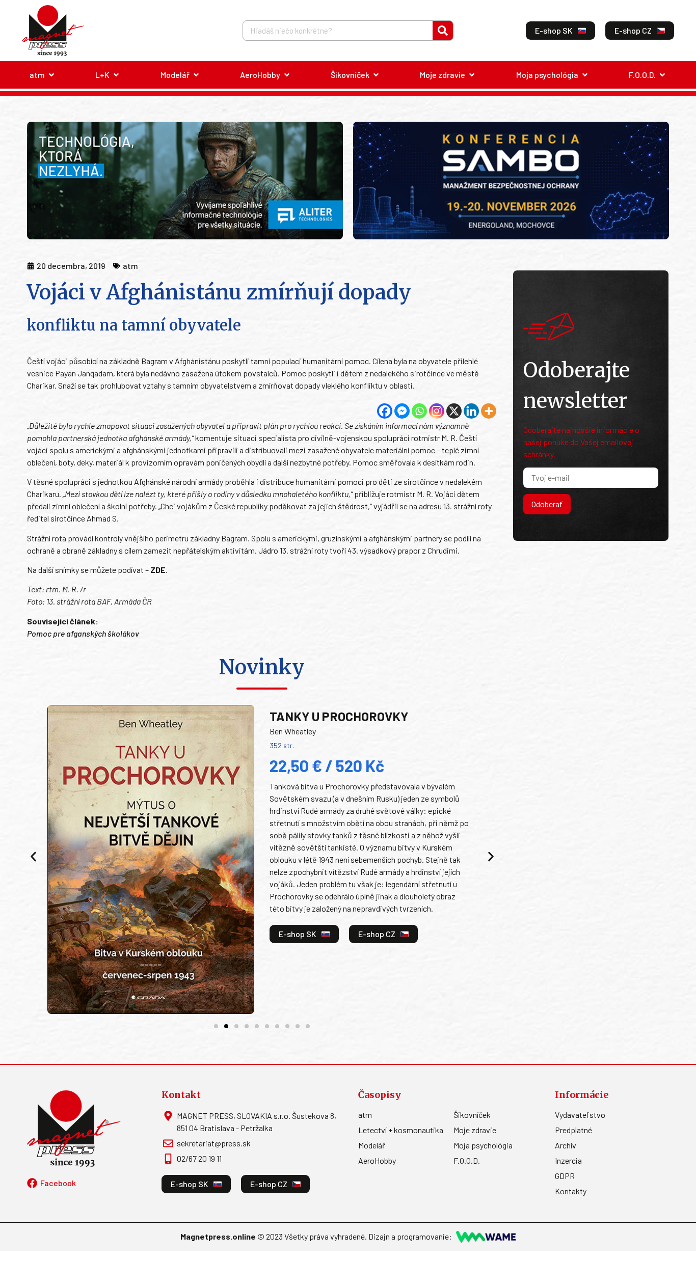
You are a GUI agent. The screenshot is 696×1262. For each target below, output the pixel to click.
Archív (565, 1145)
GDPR (565, 1176)
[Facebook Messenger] (402, 411)
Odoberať (547, 504)
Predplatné (573, 1130)
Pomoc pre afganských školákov (83, 633)
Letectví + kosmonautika (400, 1130)
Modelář (371, 1145)
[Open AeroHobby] (287, 75)
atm (365, 1114)
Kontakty (570, 1191)
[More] (488, 411)
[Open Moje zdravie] (472, 75)
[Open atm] (51, 75)
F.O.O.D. (466, 1160)
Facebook (58, 1183)
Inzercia (568, 1160)
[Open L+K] (116, 75)
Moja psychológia (483, 1145)
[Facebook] (384, 411)
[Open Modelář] (196, 75)
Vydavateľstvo (580, 1114)
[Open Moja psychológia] (585, 75)
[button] (33, 856)
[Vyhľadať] (443, 30)
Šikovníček (472, 1114)
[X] (454, 411)
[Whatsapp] (419, 411)
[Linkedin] (471, 411)
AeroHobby (377, 1160)
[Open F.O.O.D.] (662, 75)
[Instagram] (436, 411)
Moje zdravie (474, 1130)
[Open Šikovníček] (376, 75)
